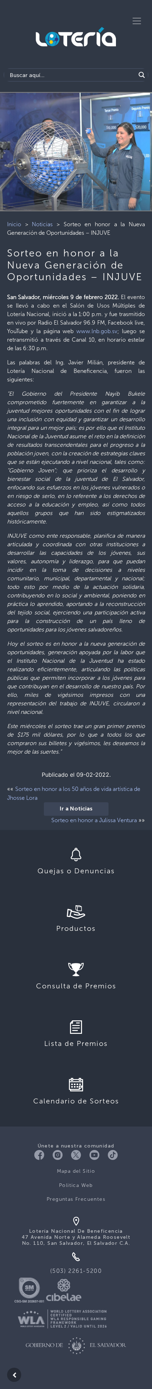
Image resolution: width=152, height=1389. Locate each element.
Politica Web (76, 1185)
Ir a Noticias (76, 809)
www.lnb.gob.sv (96, 331)
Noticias (42, 224)
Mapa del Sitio (76, 1171)
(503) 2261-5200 (76, 1271)
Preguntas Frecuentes (76, 1199)
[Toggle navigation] (136, 21)
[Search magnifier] (142, 75)
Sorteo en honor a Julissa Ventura (94, 820)
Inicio (14, 224)
